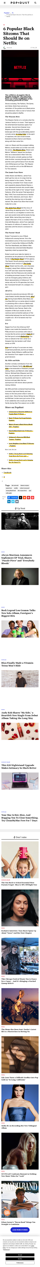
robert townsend (24, 488)
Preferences (20, 1262)
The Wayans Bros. (19, 150)
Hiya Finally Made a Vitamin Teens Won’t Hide (17, 664)
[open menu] (4, 3)
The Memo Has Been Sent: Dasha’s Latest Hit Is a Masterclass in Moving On (18, 1030)
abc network (15, 485)
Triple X (29, 334)
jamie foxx (9, 488)
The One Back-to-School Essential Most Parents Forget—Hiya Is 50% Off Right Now (19, 883)
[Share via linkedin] (9, 501)
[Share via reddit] (24, 497)
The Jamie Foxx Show (13, 208)
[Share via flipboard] (32, 497)
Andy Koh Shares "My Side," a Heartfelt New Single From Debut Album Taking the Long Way (19, 715)
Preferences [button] (6, 1249)
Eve (6, 347)
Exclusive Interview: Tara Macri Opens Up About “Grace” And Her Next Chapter (18, 932)
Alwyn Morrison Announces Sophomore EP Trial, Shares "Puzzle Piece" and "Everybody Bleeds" (17, 559)
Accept (20, 1255)
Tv (12, 13)
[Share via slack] (13, 501)
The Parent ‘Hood (17, 259)
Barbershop (25, 336)
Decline (20, 1259)
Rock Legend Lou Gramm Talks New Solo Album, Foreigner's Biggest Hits (18, 613)
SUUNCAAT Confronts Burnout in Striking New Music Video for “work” (18, 1175)
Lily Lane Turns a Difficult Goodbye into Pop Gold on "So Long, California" (19, 1078)
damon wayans (25, 485)
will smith (9, 493)
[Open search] (35, 3)
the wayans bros (22, 490)
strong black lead (11, 490)
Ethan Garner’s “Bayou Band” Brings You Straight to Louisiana (18, 1223)
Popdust (6, 13)
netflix (16, 488)
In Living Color (21, 134)
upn (30, 490)
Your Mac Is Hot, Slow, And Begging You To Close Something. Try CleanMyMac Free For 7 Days (19, 817)
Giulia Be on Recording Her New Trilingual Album (19, 1127)
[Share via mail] (17, 501)
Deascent (9, 47)
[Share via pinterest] (28, 497)
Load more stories (20, 1230)
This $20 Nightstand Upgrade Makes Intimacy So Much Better (18, 766)
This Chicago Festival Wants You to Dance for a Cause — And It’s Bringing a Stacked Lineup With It (19, 981)
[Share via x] (20, 497)
